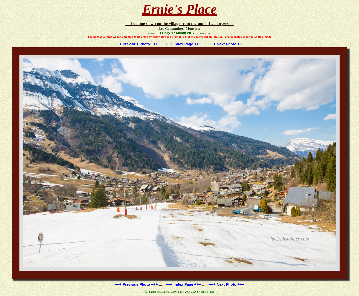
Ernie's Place (179, 9)
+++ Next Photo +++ (226, 44)
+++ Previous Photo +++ (136, 44)
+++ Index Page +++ (183, 44)
